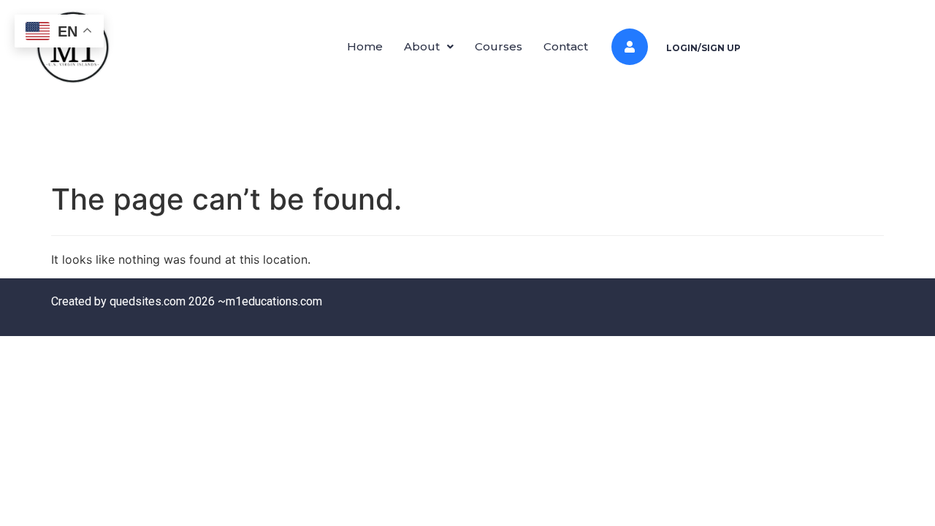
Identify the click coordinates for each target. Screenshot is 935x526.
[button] (429, 46)
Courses (498, 46)
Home (365, 46)
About (422, 46)
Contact (565, 46)
